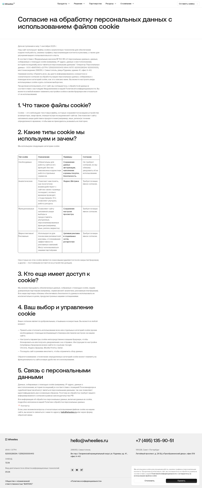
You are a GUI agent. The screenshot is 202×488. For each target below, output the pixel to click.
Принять (181, 481)
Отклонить (149, 481)
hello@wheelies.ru (69, 412)
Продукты (62, 4)
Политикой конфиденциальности (164, 474)
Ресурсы (110, 4)
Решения (78, 4)
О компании (125, 4)
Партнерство (95, 4)
